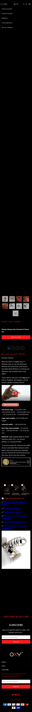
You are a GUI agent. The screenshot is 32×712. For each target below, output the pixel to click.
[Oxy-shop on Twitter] (13, 694)
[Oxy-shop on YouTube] (16, 694)
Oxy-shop (18, 700)
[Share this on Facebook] (13, 348)
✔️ (2, 508)
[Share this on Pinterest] (18, 348)
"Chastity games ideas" (11, 508)
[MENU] (1, 4)
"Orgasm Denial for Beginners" (14, 522)
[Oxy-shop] (16, 4)
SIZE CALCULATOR (10, 404)
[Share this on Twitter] (9, 348)
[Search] (23, 4)
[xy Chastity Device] (16, 402)
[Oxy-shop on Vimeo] (19, 694)
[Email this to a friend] (22, 348)
